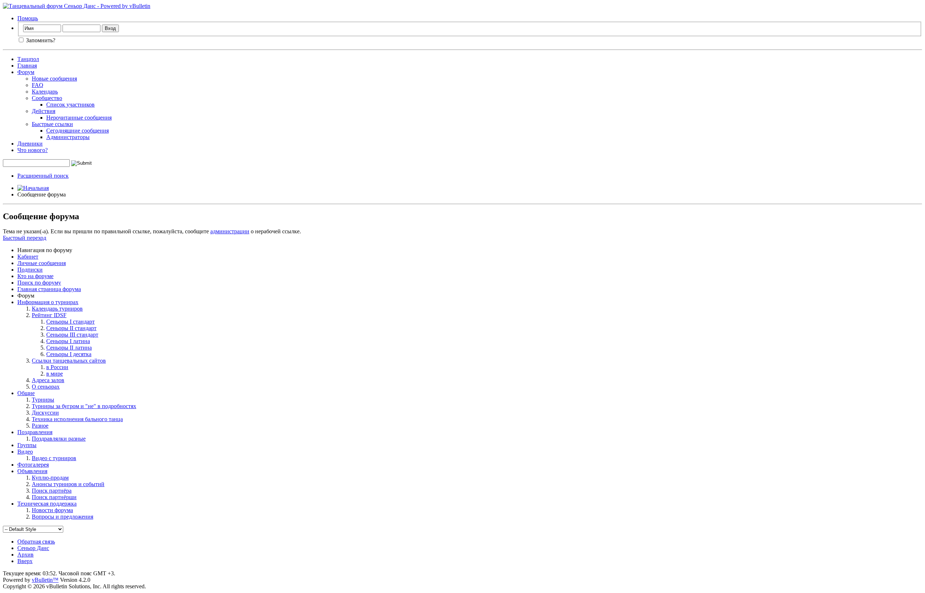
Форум (25, 72)
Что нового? (32, 150)
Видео (25, 452)
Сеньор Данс (33, 548)
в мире (54, 374)
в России (57, 367)
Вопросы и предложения (62, 517)
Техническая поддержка (47, 504)
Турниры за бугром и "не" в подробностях (84, 406)
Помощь (27, 18)
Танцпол (28, 59)
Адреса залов (48, 380)
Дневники (30, 143)
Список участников (70, 104)
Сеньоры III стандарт (72, 335)
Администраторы (68, 137)
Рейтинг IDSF (49, 315)
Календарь (45, 91)
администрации (229, 231)
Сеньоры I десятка (68, 354)
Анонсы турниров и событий (68, 484)
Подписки (30, 270)
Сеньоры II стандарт (71, 328)
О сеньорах (46, 387)
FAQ (37, 85)
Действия (43, 111)
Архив (25, 554)
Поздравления (34, 432)
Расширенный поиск (43, 176)
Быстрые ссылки (52, 124)
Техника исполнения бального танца (77, 419)
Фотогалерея (33, 465)
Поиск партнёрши (54, 497)
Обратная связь (36, 541)
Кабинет (27, 257)
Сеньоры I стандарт (70, 322)
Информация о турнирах (47, 302)
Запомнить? (40, 40)
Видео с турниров (54, 458)
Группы (26, 445)
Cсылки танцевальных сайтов (69, 361)
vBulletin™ (45, 580)
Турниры (43, 400)
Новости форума (52, 510)
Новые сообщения (54, 78)
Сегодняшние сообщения (77, 130)
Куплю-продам (50, 478)
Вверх (25, 561)
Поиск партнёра (52, 491)
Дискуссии (45, 413)
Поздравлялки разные (59, 439)
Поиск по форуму (39, 283)
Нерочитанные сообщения (79, 117)
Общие (26, 393)
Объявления (32, 471)
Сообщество (47, 98)
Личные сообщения (41, 263)
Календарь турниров (57, 309)
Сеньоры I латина (68, 341)
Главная (27, 65)
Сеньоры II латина (69, 348)
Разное (40, 426)
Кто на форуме (35, 276)
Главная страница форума (49, 289)
